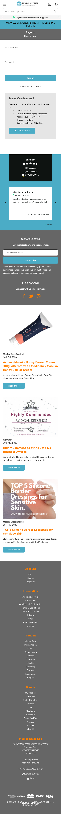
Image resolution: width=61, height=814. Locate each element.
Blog (30, 618)
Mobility (30, 663)
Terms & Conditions (30, 607)
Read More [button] (14, 385)
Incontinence (30, 644)
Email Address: (11, 47)
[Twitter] (31, 296)
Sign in (31, 578)
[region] (31, 203)
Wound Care (30, 641)
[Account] (49, 4)
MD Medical (30, 692)
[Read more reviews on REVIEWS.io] (30, 175)
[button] (5, 203)
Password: (10, 62)
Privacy (30, 615)
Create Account (22, 130)
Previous (2, 17)
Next (59, 17)
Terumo (30, 703)
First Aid (30, 670)
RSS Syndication (30, 622)
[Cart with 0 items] (56, 4)
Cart (30, 574)
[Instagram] (39, 296)
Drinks (30, 648)
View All (30, 729)
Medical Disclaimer (30, 611)
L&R (30, 707)
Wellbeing (30, 666)
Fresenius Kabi (30, 718)
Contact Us (30, 600)
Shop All (30, 677)
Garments (30, 659)
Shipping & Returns (31, 596)
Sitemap (30, 626)
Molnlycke (30, 711)
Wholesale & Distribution (30, 604)
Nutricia (30, 722)
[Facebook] (24, 296)
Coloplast (30, 696)
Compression (30, 652)
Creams (30, 655)
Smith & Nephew (30, 700)
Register (30, 581)
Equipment (30, 674)
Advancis (30, 725)
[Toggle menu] (4, 4)
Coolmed (30, 714)
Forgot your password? (30, 86)
